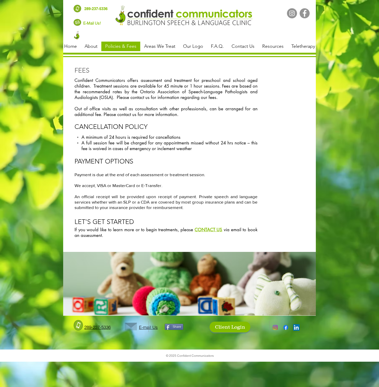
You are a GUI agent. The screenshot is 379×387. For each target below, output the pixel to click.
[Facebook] (305, 13)
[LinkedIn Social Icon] (296, 327)
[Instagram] (292, 13)
